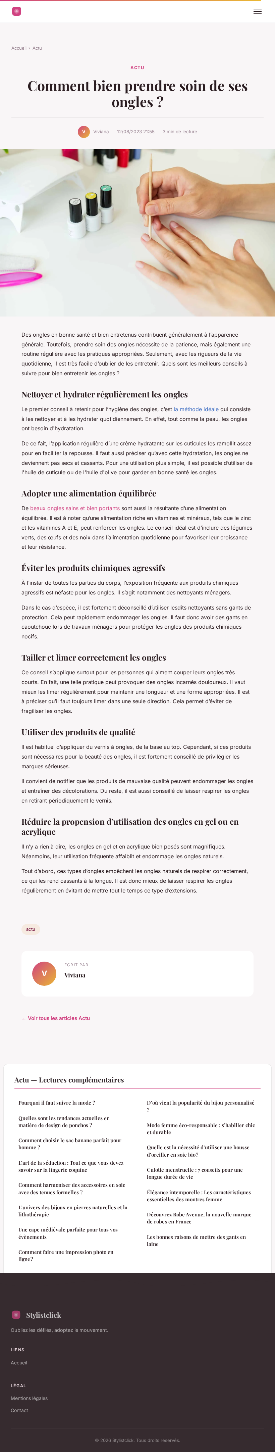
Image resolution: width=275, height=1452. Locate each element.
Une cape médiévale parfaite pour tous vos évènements (68, 1233)
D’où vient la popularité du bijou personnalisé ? (201, 1106)
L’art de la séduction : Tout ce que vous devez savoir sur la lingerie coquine (70, 1166)
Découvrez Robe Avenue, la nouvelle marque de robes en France (199, 1218)
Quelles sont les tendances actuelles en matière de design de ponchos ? (64, 1121)
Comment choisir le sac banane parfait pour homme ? (69, 1144)
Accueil (18, 48)
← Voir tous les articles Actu (55, 1018)
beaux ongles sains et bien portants (75, 508)
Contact (19, 1410)
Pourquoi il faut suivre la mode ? (56, 1102)
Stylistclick (43, 1314)
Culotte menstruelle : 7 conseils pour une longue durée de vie (195, 1173)
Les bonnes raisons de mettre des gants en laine (196, 1240)
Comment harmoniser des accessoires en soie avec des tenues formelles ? (71, 1188)
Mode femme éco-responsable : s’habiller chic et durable (201, 1128)
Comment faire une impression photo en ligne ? (65, 1255)
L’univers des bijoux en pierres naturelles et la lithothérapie (72, 1211)
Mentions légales (29, 1398)
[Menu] (257, 11)
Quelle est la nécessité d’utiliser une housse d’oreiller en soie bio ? (198, 1151)
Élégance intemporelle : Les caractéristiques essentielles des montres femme (199, 1196)
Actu (37, 48)
